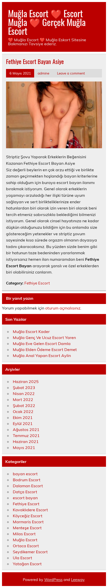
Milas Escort (24, 533)
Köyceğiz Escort (27, 515)
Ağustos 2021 (26, 429)
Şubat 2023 (24, 387)
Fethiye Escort (37, 283)
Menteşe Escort (27, 527)
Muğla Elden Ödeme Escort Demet (45, 349)
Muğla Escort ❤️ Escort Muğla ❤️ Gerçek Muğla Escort (47, 22)
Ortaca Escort (26, 545)
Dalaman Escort (28, 485)
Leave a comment (71, 73)
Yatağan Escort (27, 563)
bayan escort (25, 473)
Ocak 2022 (23, 411)
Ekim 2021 (23, 417)
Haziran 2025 (26, 381)
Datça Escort (25, 491)
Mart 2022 (23, 399)
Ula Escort (22, 557)
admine (43, 73)
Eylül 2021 (23, 423)
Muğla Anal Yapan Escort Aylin (42, 355)
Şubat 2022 (24, 405)
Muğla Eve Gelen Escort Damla (42, 343)
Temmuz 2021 (26, 435)
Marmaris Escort (28, 521)
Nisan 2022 (24, 393)
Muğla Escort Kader (31, 331)
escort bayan (25, 497)
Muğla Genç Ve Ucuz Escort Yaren (44, 337)
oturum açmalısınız (62, 308)
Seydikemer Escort (30, 551)
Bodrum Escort (26, 479)
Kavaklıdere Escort (30, 509)
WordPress (53, 580)
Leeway (77, 580)
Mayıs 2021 (24, 447)
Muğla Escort (25, 539)
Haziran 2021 (26, 441)
